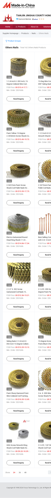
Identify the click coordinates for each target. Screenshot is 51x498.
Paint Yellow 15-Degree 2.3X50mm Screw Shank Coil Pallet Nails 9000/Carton (18, 136)
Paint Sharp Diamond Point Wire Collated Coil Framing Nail (18, 396)
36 (20, 472)
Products (22, 26)
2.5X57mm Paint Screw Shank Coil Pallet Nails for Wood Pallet (17, 188)
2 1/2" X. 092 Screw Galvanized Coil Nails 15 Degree (16, 292)
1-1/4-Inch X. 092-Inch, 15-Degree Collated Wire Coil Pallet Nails (17, 84)
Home (7, 26)
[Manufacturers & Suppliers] (19, 5)
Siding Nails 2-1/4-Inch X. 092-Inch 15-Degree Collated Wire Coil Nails (18, 344)
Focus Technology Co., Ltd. (33, 488)
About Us (34, 26)
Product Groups (14, 41)
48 (25, 472)
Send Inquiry (18, 99)
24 (14, 472)
